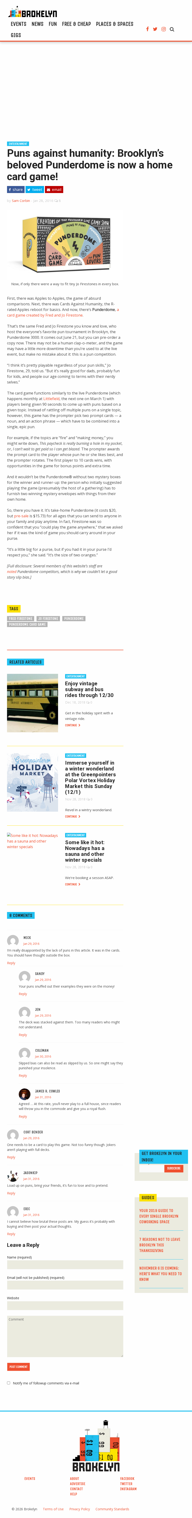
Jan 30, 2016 (43, 1056)
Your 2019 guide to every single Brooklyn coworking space (158, 1216)
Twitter (126, 1484)
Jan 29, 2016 (31, 944)
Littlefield (51, 398)
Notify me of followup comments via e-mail (46, 1383)
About (74, 1478)
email (56, 189)
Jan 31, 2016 (43, 1097)
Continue (71, 725)
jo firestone (48, 618)
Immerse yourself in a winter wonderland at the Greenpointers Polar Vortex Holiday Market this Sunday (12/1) (90, 777)
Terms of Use (53, 1509)
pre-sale (21, 515)
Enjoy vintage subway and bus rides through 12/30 (89, 689)
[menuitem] (18, 23)
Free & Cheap (76, 24)
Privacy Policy (79, 1509)
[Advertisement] (96, 91)
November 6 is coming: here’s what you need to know (160, 1274)
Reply (11, 963)
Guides (148, 1197)
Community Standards (112, 1509)
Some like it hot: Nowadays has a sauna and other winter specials (85, 851)
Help (73, 1494)
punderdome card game (27, 624)
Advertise (77, 1484)
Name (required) (19, 1257)
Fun (53, 24)
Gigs (16, 35)
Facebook (127, 1478)
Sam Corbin (21, 200)
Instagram (128, 1489)
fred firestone (20, 618)
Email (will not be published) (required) (35, 1277)
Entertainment (18, 144)
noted (11, 571)
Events (18, 24)
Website (13, 1298)
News (38, 24)
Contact (76, 1489)
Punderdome (74, 618)
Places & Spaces (114, 24)
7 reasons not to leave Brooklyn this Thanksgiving (159, 1245)
